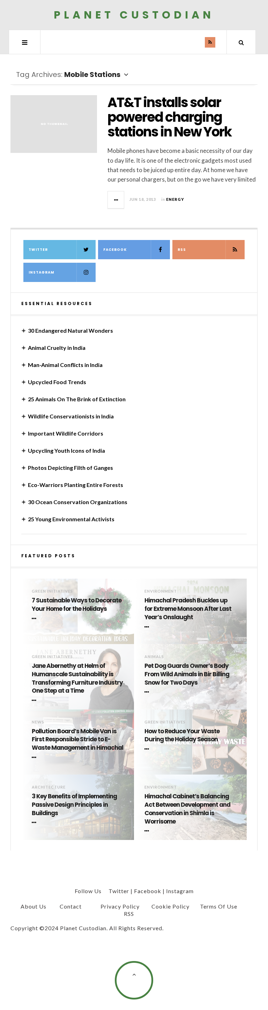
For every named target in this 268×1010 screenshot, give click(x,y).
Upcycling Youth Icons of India (66, 450)
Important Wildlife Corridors (65, 433)
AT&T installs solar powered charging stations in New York (169, 117)
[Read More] (35, 618)
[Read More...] (116, 199)
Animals (154, 656)
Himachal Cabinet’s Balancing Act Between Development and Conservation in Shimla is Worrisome (187, 808)
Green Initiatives (52, 591)
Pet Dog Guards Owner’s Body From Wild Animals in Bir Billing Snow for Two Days (186, 674)
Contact (71, 906)
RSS (182, 249)
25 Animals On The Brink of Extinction (77, 399)
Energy (175, 199)
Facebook (115, 249)
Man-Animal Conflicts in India (65, 364)
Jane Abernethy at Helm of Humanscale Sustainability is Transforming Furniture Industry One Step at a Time (77, 678)
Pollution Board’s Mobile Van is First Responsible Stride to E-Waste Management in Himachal (77, 739)
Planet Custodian (134, 14)
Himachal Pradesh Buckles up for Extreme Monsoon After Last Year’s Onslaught (187, 608)
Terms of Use (218, 906)
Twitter (38, 249)
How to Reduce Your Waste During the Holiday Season (181, 735)
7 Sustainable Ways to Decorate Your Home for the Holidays (76, 604)
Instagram (41, 272)
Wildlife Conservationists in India (71, 416)
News (38, 722)
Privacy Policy (120, 906)
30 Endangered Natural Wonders (70, 330)
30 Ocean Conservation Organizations (77, 502)
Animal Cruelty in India (56, 347)
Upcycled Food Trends (57, 382)
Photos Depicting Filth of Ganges (70, 467)
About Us (33, 906)
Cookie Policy (170, 906)
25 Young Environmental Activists (71, 519)
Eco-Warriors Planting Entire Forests (75, 484)
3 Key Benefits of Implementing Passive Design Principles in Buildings (74, 804)
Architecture (49, 787)
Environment (160, 591)
